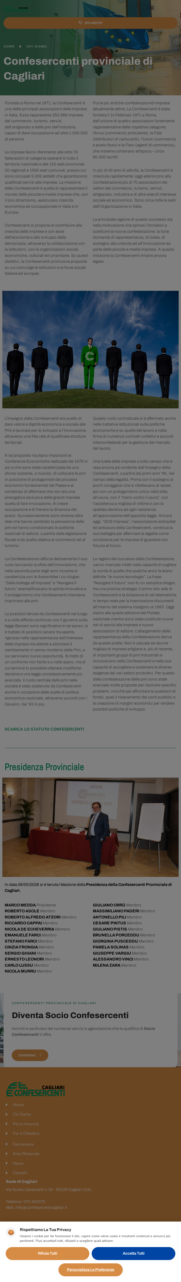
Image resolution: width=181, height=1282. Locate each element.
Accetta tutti (133, 1253)
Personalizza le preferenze (90, 1270)
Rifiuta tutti (47, 1253)
